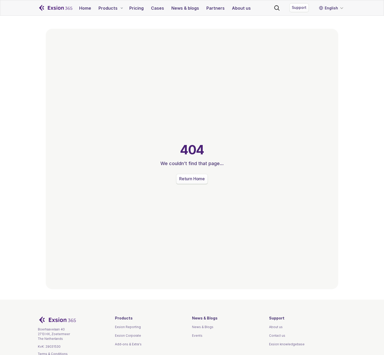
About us (276, 327)
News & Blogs (202, 327)
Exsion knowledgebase (287, 344)
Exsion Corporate (128, 335)
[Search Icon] (277, 8)
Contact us (277, 335)
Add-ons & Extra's (128, 344)
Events (197, 335)
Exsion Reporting (128, 327)
